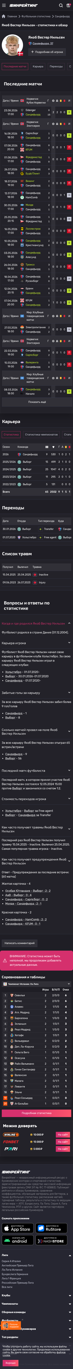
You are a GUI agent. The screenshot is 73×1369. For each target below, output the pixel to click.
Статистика (11, 434)
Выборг (10, 676)
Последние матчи (15, 66)
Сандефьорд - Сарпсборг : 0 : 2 (26, 899)
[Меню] (4, 5)
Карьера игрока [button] (14, 643)
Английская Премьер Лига (17, 1265)
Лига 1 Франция (11, 1278)
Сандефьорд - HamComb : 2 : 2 (26, 919)
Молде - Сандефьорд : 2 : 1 (23, 903)
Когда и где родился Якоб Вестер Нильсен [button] (33, 623)
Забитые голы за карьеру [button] (21, 693)
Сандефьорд (14, 680)
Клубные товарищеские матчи (35, 316)
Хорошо (10, 1363)
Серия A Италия (11, 1261)
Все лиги (7, 1287)
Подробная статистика (36, 1113)
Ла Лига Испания (12, 1269)
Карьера (38, 66)
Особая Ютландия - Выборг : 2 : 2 (27, 891)
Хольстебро (13, 672)
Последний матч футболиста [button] (23, 770)
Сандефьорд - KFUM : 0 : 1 (22, 923)
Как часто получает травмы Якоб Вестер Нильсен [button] (32, 829)
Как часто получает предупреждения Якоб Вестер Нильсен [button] (34, 861)
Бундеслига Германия (15, 1274)
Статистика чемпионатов (41, 434)
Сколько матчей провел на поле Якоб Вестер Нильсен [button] (29, 732)
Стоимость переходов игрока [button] (24, 799)
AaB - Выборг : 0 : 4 (18, 895)
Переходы (56, 66)
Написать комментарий (20, 943)
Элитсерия (33, 125)
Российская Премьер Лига (18, 1282)
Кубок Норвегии (36, 102)
